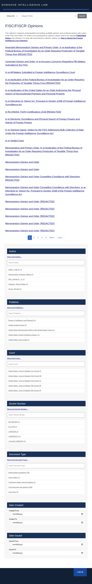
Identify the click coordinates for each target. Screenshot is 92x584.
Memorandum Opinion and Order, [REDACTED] (29, 201)
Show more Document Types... (18, 460)
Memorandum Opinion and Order (22, 162)
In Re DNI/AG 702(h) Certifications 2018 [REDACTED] (33, 112)
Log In (80, 572)
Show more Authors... (14, 257)
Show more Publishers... (15, 308)
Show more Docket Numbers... (17, 409)
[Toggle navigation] (85, 4)
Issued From (13, 541)
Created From (14, 511)
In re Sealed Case (14, 140)
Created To (13, 519)
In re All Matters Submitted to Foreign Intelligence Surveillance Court (40, 72)
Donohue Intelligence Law (25, 5)
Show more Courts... (14, 358)
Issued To (12, 549)
